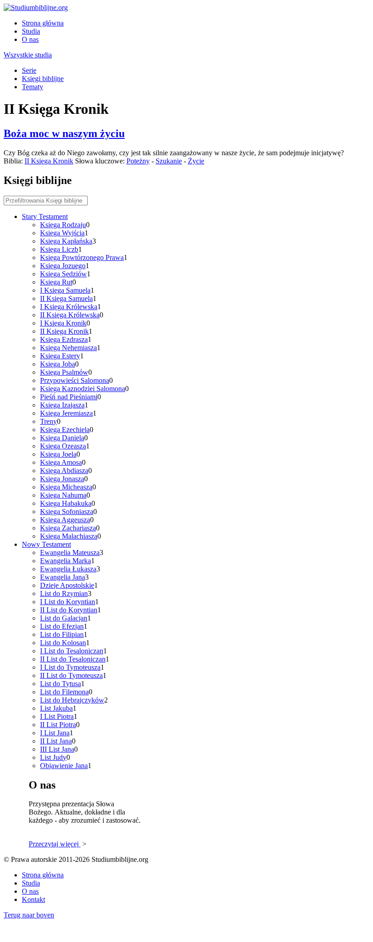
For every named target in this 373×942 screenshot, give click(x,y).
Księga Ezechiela (65, 429)
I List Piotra (57, 716)
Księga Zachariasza (68, 528)
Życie (196, 161)
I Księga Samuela (65, 290)
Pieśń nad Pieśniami (68, 397)
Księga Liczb (59, 249)
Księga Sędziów (63, 274)
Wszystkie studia (28, 55)
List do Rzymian (64, 593)
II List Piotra (58, 724)
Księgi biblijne (43, 78)
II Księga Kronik (49, 161)
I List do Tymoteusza (70, 667)
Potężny (138, 161)
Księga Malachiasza (68, 536)
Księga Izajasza (62, 405)
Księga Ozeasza (63, 446)
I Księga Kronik (63, 323)
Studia (31, 31)
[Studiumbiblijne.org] (36, 7)
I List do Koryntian (67, 602)
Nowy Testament (46, 544)
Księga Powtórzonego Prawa (82, 257)
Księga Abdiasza (64, 470)
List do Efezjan (62, 626)
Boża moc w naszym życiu (64, 133)
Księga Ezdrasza (64, 339)
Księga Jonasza (62, 479)
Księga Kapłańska (66, 241)
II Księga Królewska (70, 315)
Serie (29, 70)
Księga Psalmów (64, 372)
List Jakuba (56, 708)
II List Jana (56, 741)
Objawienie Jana (64, 765)
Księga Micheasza (66, 487)
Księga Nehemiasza (68, 347)
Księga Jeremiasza (66, 413)
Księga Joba (57, 364)
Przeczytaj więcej (55, 844)
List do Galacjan (63, 618)
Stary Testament (45, 216)
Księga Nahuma (63, 495)
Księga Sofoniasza (66, 511)
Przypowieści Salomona (74, 380)
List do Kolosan (63, 643)
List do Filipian (62, 634)
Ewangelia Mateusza (70, 552)
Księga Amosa (61, 462)
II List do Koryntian (68, 610)
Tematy (32, 87)
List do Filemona (64, 692)
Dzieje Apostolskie (67, 585)
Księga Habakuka (65, 503)
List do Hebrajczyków (72, 700)
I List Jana (55, 733)
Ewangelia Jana (62, 577)
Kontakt (33, 899)
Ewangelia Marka (65, 561)
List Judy (53, 757)
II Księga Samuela (66, 298)
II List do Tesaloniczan (73, 659)
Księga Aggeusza (65, 520)
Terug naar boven (29, 915)
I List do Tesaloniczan (71, 651)
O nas (30, 39)
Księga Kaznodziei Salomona (82, 388)
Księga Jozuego (63, 266)
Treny (48, 421)
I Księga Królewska (68, 307)
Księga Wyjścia (62, 233)
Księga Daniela (62, 438)
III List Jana (57, 749)
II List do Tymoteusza (71, 675)
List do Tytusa (60, 683)
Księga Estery (60, 356)
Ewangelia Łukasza (68, 569)
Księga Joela (58, 454)
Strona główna (43, 23)
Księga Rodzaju (63, 225)
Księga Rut (56, 282)
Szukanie (169, 161)
